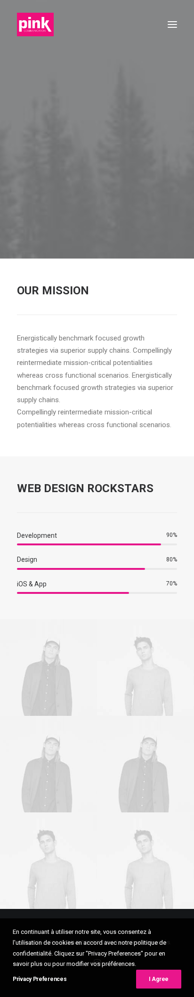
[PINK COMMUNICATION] (35, 24)
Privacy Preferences (39, 979)
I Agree (159, 979)
